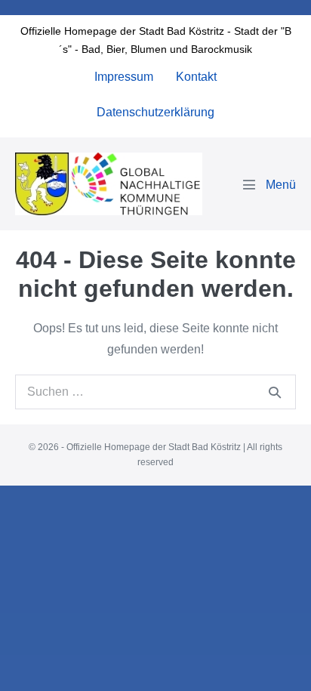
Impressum (123, 76)
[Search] (274, 392)
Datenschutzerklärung (155, 112)
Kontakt (196, 76)
